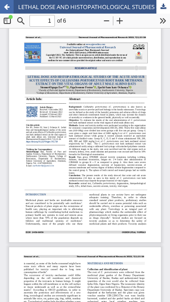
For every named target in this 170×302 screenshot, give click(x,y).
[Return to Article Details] (7, 7)
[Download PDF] (163, 7)
